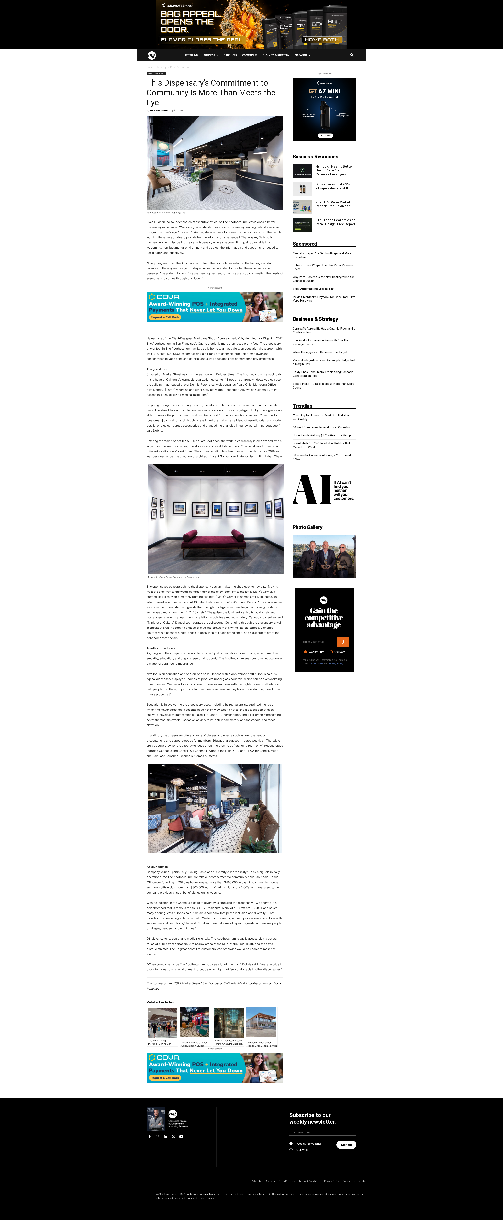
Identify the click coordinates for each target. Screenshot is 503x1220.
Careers (270, 1181)
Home (150, 67)
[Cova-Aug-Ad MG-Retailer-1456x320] (215, 307)
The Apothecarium (235, 222)
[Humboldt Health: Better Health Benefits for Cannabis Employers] (302, 171)
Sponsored (305, 243)
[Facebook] (149, 1137)
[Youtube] (181, 1137)
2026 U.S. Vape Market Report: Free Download (333, 204)
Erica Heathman (159, 110)
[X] (173, 1137)
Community (249, 55)
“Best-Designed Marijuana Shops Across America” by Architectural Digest (222, 338)
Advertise (257, 1181)
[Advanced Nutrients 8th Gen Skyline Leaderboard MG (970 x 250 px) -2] (251, 24)
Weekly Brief (316, 651)
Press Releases (287, 1181)
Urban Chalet (274, 456)
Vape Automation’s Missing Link (313, 289)
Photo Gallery (307, 527)
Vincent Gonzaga (220, 456)
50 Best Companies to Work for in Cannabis (321, 427)
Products (230, 55)
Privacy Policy (336, 663)
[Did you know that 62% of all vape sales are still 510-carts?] (302, 189)
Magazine (301, 55)
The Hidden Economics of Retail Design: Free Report (335, 222)
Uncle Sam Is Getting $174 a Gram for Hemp (322, 435)
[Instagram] (157, 1137)
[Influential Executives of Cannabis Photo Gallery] (324, 556)
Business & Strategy (276, 55)
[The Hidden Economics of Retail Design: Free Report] (302, 225)
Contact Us (349, 1181)
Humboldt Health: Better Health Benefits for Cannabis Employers (334, 170)
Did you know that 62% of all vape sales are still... (335, 186)
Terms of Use (316, 663)
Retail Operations (156, 73)
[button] (351, 55)
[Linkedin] (165, 1137)
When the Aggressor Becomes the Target (320, 352)
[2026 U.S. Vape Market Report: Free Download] (302, 207)
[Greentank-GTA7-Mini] (324, 140)
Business (209, 55)
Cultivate (339, 651)
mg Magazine (212, 1194)
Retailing (191, 55)
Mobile (362, 1181)
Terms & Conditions (309, 1181)
